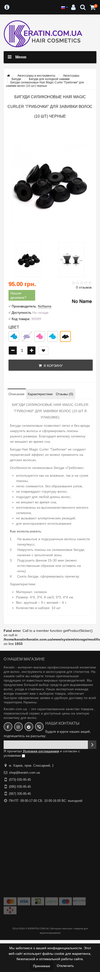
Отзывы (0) (64, 394)
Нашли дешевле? (18, 295)
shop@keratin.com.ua (24, 772)
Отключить (65, 966)
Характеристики (40, 394)
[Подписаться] (92, 744)
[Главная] (8, 76)
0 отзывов (84, 287)
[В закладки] (43, 350)
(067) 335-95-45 (20, 793)
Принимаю (41, 966)
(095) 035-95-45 (20, 786)
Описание (16, 394)
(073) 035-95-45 (20, 779)
